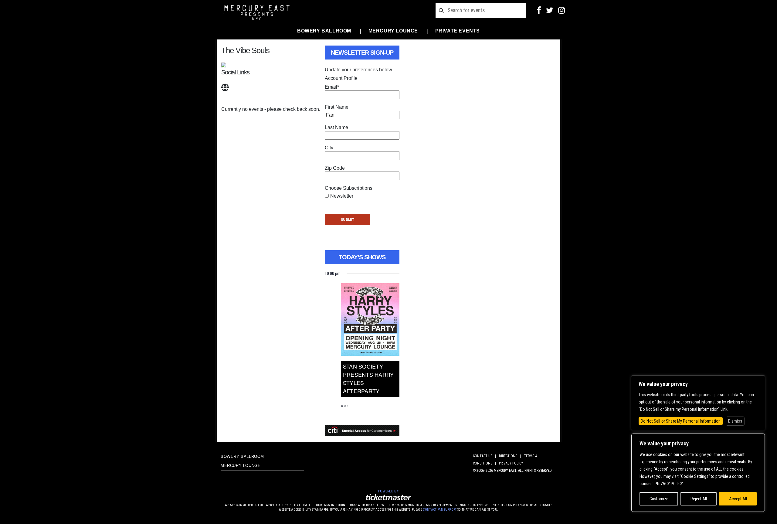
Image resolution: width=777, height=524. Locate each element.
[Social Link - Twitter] (549, 10)
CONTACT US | (485, 456)
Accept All (738, 498)
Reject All (698, 498)
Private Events (457, 30)
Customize (659, 498)
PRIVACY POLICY (511, 463)
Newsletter (341, 196)
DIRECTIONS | (511, 456)
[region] (698, 473)
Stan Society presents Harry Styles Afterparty (368, 378)
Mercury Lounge (393, 30)
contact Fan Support (440, 509)
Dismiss (735, 421)
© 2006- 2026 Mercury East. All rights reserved (512, 470)
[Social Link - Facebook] (539, 10)
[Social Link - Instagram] (561, 10)
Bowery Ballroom (324, 30)
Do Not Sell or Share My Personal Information (681, 421)
